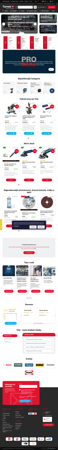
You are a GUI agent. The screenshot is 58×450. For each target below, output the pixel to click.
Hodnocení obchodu (6, 424)
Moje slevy (17, 428)
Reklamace (17, 411)
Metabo (13, 247)
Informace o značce (14, 1)
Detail (11, 225)
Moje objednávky (18, 425)
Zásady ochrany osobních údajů (7, 428)
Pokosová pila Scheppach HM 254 (11, 116)
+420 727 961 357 (48, 415)
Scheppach (34, 247)
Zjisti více (21, 32)
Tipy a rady (4, 422)
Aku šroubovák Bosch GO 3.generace (45, 116)
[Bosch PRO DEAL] (9, 270)
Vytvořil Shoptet (44, 448)
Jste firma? (17, 413)
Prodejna (21, 1)
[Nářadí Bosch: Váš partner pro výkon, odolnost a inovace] (22, 270)
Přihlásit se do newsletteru (25, 400)
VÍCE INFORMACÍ (29, 252)
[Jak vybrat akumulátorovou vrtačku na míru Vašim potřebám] (36, 270)
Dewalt (17, 247)
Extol (29, 248)
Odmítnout (33, 227)
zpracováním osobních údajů (27, 392)
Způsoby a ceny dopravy (19, 417)
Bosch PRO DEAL (7, 278)
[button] (2, 24)
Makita (44, 247)
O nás (31, 1)
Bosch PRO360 (47, 278)
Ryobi (48, 247)
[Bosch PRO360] (49, 270)
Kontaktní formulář (48, 424)
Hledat (31, 7)
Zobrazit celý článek (8, 291)
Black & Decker (22, 247)
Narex (10, 247)
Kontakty (26, 1)
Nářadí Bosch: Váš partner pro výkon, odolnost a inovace (21, 279)
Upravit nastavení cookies (29, 448)
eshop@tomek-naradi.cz (47, 413)
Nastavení (16, 226)
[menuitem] (6, 11)
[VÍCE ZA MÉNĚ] (29, 203)
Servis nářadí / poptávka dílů (8, 425)
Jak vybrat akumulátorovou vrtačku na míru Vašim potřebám (34, 279)
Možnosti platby (18, 415)
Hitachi (25, 248)
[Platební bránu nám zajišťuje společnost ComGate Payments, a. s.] (9, 439)
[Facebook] (35, 7)
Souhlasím (41, 227)
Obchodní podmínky (6, 1)
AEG (38, 247)
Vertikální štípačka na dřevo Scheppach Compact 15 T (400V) (28, 117)
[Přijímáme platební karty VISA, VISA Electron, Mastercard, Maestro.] (17, 439)
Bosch (41, 247)
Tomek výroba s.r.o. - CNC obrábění (7, 431)
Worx (22, 248)
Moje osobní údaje (18, 423)
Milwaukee (29, 247)
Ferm (31, 248)
